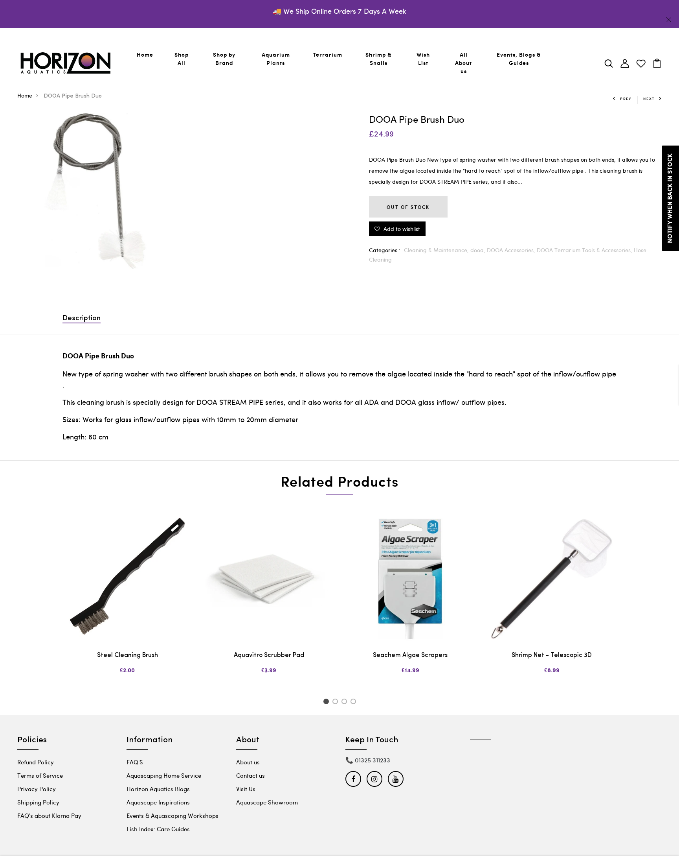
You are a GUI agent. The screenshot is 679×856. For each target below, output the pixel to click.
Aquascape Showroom (267, 802)
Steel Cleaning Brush (127, 655)
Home (145, 54)
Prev (625, 98)
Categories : (384, 250)
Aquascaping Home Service (164, 775)
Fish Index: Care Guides (158, 829)
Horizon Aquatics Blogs (158, 789)
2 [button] (336, 702)
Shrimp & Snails (378, 58)
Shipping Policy (38, 802)
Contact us (250, 775)
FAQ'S (135, 762)
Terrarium (327, 54)
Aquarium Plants (276, 58)
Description (81, 318)
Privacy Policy (36, 789)
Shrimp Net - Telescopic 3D (552, 655)
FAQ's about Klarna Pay (49, 815)
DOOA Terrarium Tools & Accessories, (585, 250)
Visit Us (245, 789)
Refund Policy (35, 762)
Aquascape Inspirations (158, 802)
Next (649, 98)
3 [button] (345, 702)
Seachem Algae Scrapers (410, 655)
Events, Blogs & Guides (519, 58)
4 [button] (354, 702)
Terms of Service (40, 775)
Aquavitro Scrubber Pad (269, 655)
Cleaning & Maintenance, (437, 250)
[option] (127, 600)
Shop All (181, 58)
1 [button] (327, 702)
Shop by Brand (224, 58)
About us (248, 762)
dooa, (478, 250)
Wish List (423, 58)
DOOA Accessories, (512, 250)
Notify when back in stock (670, 198)
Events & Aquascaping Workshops (172, 815)
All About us (463, 62)
